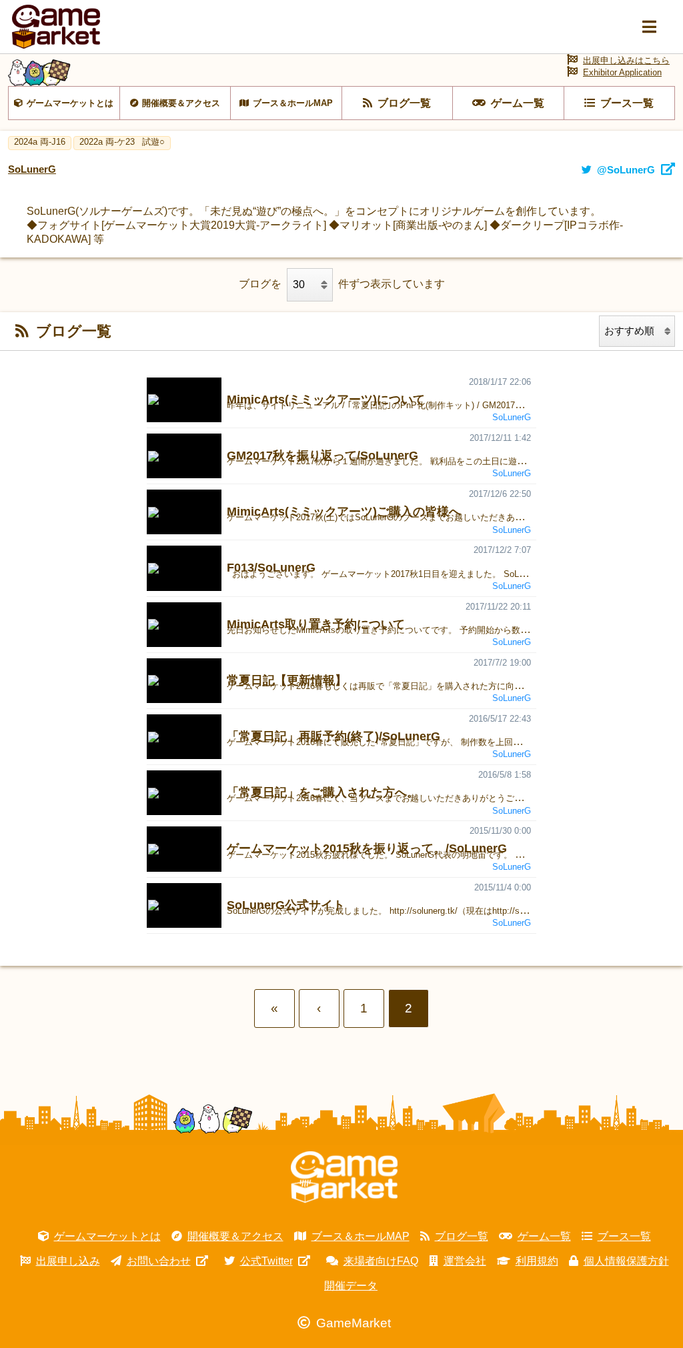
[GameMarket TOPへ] (344, 1177)
